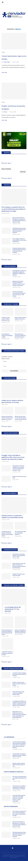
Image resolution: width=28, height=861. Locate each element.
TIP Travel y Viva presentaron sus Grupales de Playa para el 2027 (19, 778)
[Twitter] (18, 2)
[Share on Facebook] (11, 75)
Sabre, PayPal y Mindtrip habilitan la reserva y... (20, 318)
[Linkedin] (21, 2)
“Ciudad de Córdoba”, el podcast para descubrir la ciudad (7, 653)
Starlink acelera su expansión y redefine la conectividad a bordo (12, 516)
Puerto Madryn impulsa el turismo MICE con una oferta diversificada (19, 240)
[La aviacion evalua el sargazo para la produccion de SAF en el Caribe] (6, 675)
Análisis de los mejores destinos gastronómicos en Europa (12, 401)
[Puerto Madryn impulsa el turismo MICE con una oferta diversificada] (6, 241)
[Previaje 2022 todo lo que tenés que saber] (6, 576)
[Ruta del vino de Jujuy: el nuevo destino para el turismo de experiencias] (20, 410)
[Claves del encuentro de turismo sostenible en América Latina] (6, 694)
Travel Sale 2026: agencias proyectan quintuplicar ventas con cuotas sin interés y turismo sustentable (18, 798)
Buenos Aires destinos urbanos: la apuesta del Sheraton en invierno (7, 418)
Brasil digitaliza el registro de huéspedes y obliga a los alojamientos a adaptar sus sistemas (19, 273)
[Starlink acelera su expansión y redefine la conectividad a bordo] (14, 505)
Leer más (4, 72)
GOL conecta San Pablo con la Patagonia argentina (20, 533)
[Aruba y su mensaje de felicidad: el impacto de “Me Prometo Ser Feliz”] (20, 622)
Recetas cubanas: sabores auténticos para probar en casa (18, 765)
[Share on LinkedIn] (14, 75)
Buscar (22, 172)
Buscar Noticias (6, 169)
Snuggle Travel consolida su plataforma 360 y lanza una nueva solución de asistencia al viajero (13, 457)
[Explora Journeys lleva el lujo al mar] (6, 479)
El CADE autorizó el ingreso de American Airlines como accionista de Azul (7, 533)
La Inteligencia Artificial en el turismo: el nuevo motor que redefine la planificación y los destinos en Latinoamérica (19, 703)
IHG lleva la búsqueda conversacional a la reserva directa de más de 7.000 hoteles (18, 294)
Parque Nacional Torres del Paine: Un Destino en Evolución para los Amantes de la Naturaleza (19, 565)
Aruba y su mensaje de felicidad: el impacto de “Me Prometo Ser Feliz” (20, 631)
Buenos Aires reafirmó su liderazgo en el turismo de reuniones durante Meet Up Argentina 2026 (19, 220)
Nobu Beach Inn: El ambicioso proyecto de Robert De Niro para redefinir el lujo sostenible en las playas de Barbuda (19, 714)
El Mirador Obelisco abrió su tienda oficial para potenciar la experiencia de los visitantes (19, 250)
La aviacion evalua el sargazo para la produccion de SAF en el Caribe (19, 674)
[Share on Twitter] (13, 75)
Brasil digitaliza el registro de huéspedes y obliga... (7, 335)
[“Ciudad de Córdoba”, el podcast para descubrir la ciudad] (7, 644)
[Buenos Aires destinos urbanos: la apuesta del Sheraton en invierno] (7, 410)
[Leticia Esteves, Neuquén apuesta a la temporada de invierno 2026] (6, 556)
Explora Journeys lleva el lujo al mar (19, 477)
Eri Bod (5, 112)
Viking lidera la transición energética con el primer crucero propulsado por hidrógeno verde (18, 468)
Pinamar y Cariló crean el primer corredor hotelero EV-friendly (19, 684)
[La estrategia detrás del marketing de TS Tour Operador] (14, 601)
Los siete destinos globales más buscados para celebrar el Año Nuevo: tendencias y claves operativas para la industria (19, 744)
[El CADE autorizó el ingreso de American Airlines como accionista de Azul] (7, 526)
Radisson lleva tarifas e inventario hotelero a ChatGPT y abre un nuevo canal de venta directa (18, 283)
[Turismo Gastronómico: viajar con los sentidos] (14, 41)
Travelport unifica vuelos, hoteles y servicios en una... (6, 319)
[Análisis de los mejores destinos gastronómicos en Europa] (14, 390)
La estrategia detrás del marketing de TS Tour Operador (13, 609)
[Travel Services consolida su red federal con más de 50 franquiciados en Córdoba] (6, 788)
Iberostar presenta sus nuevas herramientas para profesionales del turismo (7, 632)
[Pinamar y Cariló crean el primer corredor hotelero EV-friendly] (6, 685)
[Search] (25, 2)
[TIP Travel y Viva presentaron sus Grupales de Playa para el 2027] (6, 779)
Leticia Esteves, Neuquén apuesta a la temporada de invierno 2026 (18, 555)
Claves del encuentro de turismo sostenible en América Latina (18, 693)
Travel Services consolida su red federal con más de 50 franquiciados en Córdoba (19, 787)
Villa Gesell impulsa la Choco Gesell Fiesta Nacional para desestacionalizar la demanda (19, 230)
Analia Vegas (7, 62)
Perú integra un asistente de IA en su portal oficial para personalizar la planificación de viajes (13, 209)
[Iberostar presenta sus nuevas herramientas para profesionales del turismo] (7, 622)
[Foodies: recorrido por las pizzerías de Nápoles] (14, 91)
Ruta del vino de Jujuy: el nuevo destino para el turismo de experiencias (20, 418)
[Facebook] (16, 2)
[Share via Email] (16, 75)
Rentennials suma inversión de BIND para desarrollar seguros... (20, 335)
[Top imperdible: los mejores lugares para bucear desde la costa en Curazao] (6, 756)
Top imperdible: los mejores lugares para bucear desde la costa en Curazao (19, 755)
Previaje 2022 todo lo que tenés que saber (18, 574)
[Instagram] (19, 2)
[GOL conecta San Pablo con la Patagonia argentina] (20, 526)
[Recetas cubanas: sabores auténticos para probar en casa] (6, 766)
